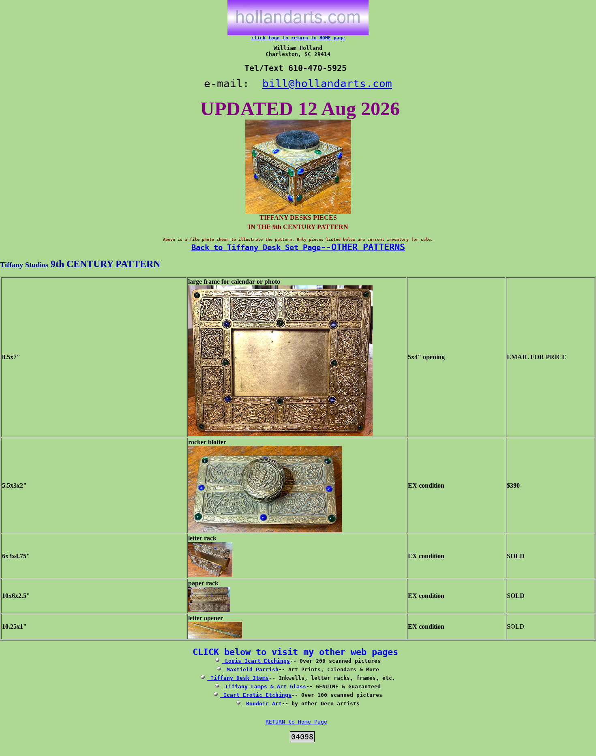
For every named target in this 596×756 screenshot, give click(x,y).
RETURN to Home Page (296, 722)
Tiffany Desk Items (238, 678)
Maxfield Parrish (251, 669)
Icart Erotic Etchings (256, 695)
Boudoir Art (262, 703)
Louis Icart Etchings (256, 661)
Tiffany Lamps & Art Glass (264, 686)
